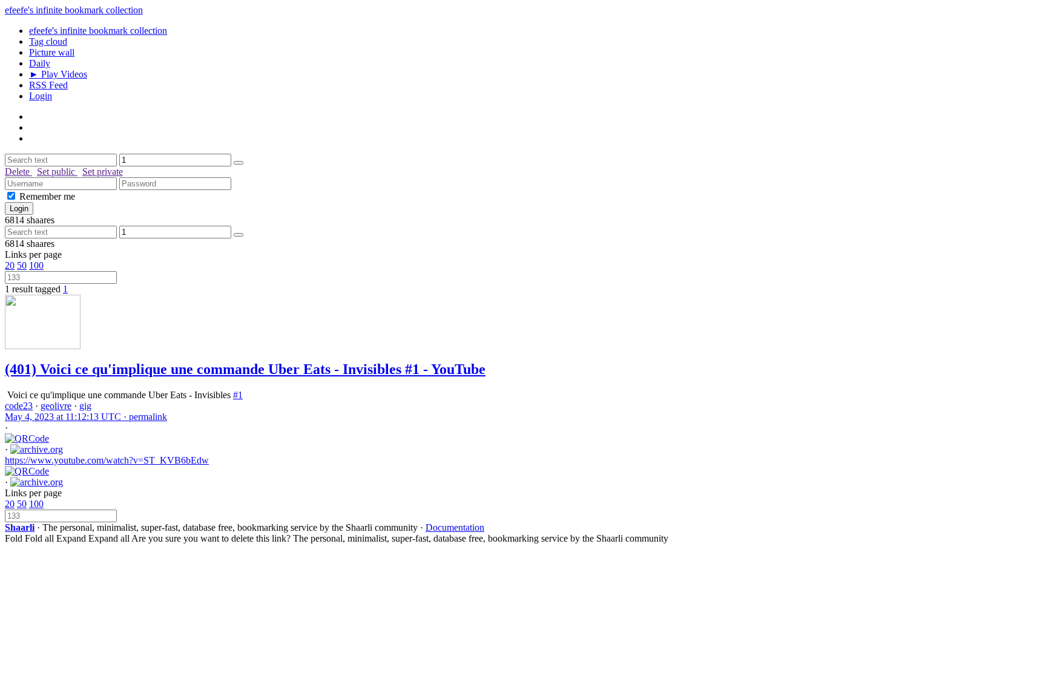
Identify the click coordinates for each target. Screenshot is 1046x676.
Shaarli (20, 527)
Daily (39, 63)
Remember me (47, 196)
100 (36, 265)
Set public (57, 171)
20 (10, 265)
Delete (18, 171)
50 (22, 265)
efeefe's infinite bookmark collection (74, 10)
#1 (238, 395)
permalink (86, 417)
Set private (102, 171)
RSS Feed (48, 85)
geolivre (56, 406)
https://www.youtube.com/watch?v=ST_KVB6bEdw (107, 460)
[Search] (238, 163)
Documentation (455, 527)
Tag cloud (48, 41)
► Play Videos (58, 74)
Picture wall (51, 52)
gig (85, 406)
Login (40, 96)
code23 (19, 406)
